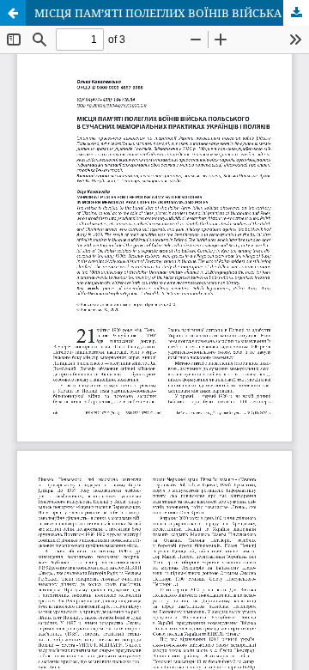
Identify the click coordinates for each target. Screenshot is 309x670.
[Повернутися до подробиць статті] (13, 13)
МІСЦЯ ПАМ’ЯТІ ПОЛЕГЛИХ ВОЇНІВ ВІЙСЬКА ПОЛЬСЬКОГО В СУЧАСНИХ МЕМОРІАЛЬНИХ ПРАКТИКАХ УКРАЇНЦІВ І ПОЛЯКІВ (171, 13)
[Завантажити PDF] (296, 13)
